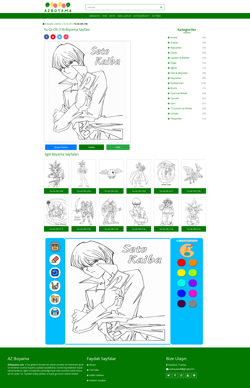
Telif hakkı (94, 370)
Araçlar (174, 42)
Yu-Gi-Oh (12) (139, 229)
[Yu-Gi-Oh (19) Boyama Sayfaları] (87, 91)
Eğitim (173, 67)
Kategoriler (140, 15)
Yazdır (91, 147)
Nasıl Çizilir (124, 15)
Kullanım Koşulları (97, 380)
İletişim (156, 15)
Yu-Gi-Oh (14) (166, 229)
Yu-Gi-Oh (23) (84, 191)
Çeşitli (173, 52)
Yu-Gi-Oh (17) (56, 229)
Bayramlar (176, 47)
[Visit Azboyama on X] (168, 375)
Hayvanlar (175, 78)
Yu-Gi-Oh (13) (194, 229)
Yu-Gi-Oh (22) (111, 191)
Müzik (173, 88)
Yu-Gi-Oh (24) (56, 191)
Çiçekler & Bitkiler (180, 57)
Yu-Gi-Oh (67, 23)
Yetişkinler (176, 118)
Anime (58, 23)
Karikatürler (177, 83)
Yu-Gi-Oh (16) (84, 229)
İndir (118, 147)
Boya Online (61, 147)
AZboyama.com (16, 364)
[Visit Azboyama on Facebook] (175, 375)
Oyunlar (174, 98)
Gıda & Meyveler (179, 73)
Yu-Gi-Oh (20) (139, 191)
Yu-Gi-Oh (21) (166, 191)
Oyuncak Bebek (178, 93)
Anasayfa (94, 15)
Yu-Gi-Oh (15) (111, 229)
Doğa (173, 62)
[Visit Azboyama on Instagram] (181, 375)
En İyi (112, 15)
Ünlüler (174, 113)
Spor (173, 103)
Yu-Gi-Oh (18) (194, 191)
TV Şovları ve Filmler (181, 108)
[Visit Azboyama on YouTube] (187, 375)
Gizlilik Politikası (96, 375)
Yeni (104, 15)
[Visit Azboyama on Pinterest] (194, 375)
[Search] (161, 7)
